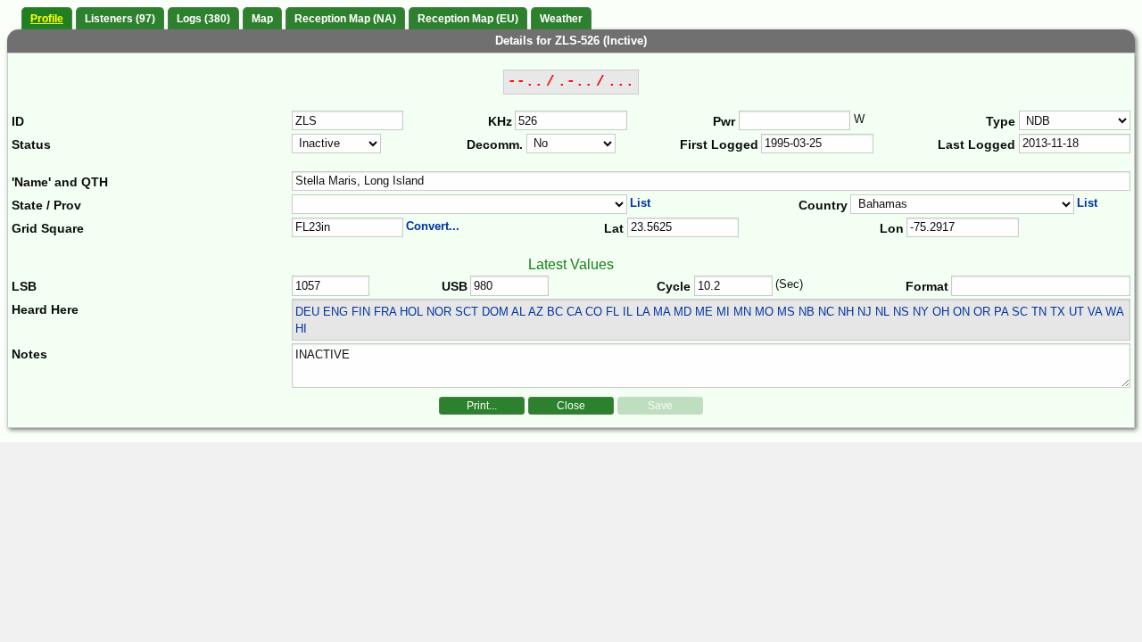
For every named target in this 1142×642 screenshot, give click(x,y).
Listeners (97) (120, 18)
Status (31, 144)
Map (262, 18)
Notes (29, 354)
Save (660, 405)
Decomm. (495, 144)
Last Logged (976, 144)
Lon (892, 228)
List (640, 203)
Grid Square (48, 228)
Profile (46, 18)
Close (571, 405)
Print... (482, 405)
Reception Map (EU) (468, 18)
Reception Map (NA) (345, 18)
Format (927, 286)
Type (1000, 121)
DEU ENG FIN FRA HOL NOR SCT (386, 311)
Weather (561, 18)
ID (18, 121)
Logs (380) (203, 18)
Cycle (674, 286)
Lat (614, 228)
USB (455, 286)
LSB (24, 286)
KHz (500, 121)
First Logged (719, 144)
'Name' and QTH (60, 182)
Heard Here (45, 309)
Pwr (724, 121)
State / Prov (46, 205)
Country (823, 205)
